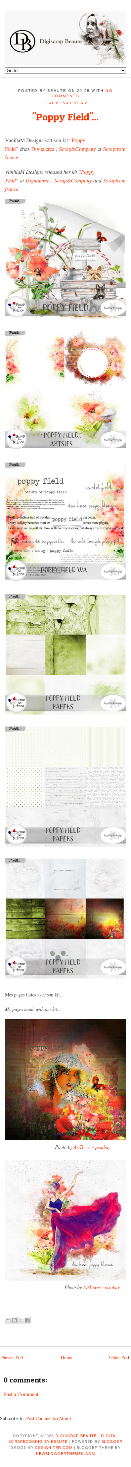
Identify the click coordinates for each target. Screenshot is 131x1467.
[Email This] (8, 1320)
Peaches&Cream (65, 102)
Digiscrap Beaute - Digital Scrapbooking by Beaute (63, 1438)
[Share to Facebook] (27, 1320)
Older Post (119, 1357)
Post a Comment (20, 1394)
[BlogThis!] (14, 1320)
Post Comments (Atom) (48, 1418)
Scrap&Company (77, 148)
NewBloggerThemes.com (65, 1453)
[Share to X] (20, 1320)
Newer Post (13, 1357)
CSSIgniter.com (53, 1447)
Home (66, 1357)
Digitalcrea (42, 148)
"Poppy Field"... (65, 117)
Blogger (112, 1441)
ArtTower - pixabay (92, 1147)
